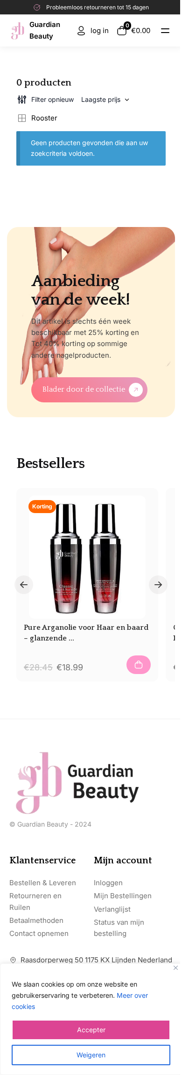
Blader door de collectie (83, 389)
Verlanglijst (112, 909)
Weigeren (91, 1055)
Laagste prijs (100, 99)
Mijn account (123, 860)
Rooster (44, 118)
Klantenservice (42, 860)
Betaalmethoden (36, 920)
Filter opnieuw (52, 99)
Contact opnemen (39, 933)
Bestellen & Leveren (42, 882)
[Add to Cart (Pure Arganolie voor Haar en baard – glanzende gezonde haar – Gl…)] (138, 664)
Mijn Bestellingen (123, 895)
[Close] (176, 968)
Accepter (91, 1030)
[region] (91, 1019)
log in (100, 30)
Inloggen (108, 882)
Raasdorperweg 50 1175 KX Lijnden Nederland (96, 959)
